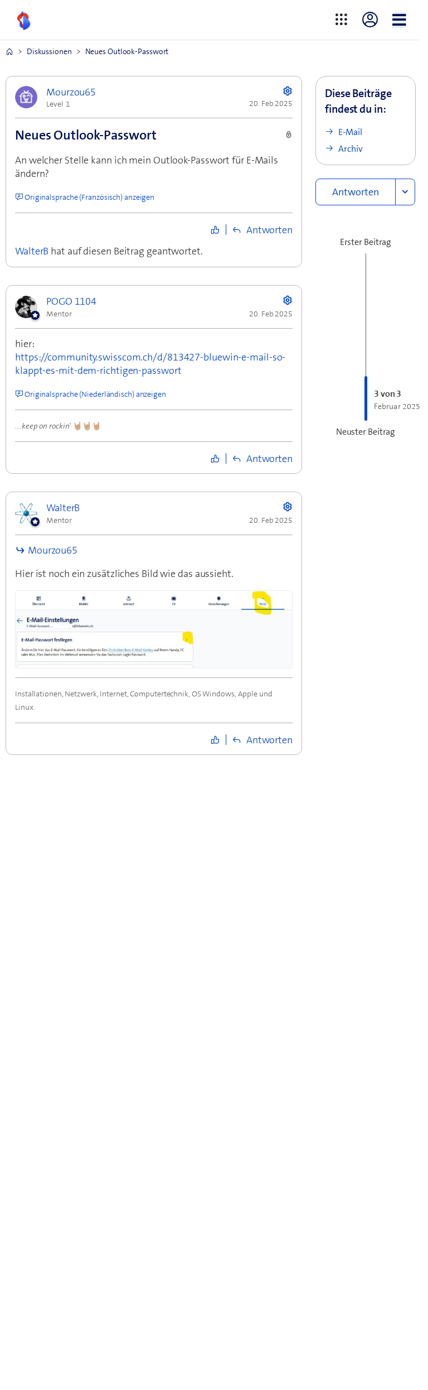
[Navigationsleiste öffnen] (399, 20)
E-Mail (350, 132)
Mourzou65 (52, 550)
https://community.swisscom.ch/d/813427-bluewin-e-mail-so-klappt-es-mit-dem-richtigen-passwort (150, 363)
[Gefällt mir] (215, 229)
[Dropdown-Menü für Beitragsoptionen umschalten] (288, 90)
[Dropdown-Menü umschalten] (341, 20)
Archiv (350, 149)
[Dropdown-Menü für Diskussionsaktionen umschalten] (405, 192)
